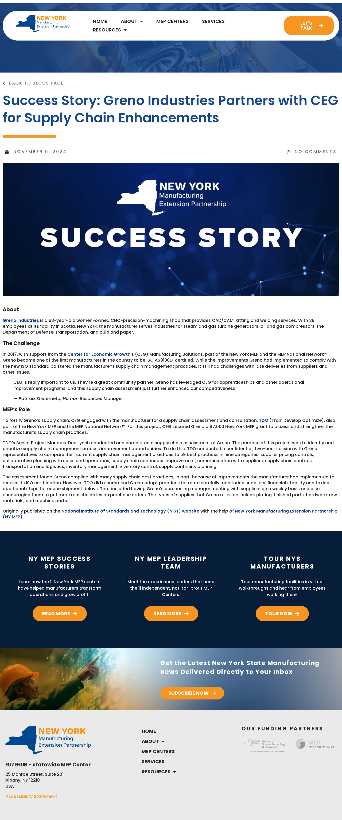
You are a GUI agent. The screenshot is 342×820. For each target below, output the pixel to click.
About (129, 21)
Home (100, 21)
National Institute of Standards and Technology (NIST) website (130, 511)
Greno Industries (21, 320)
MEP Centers (172, 21)
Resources (107, 29)
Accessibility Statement (31, 796)
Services (213, 21)
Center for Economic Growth (98, 354)
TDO (263, 420)
